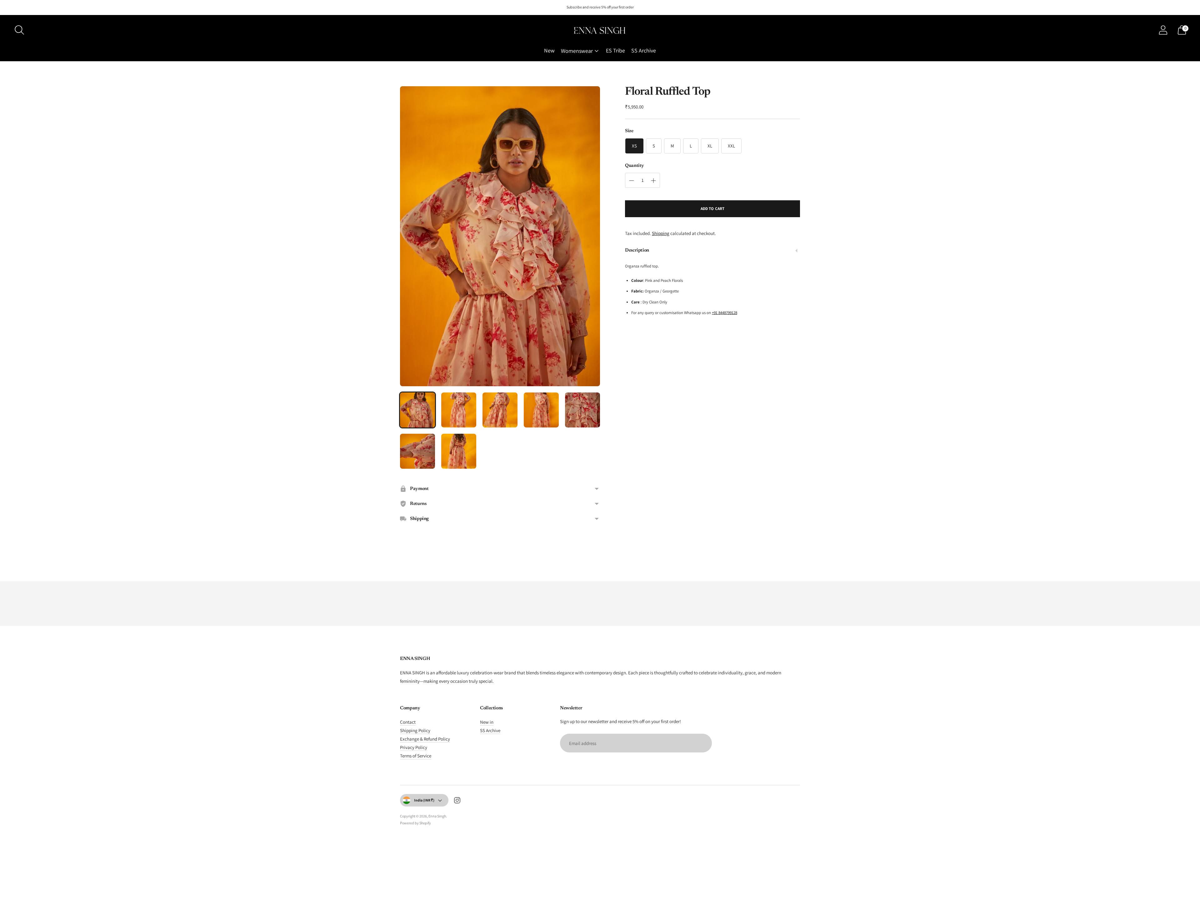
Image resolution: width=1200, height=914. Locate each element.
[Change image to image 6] (417, 451)
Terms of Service (415, 756)
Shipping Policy (415, 730)
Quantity (634, 165)
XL (710, 146)
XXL (731, 146)
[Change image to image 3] (500, 409)
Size (629, 131)
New (549, 50)
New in (486, 722)
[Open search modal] (19, 30)
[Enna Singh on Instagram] (457, 801)
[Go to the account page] (1163, 30)
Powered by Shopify (415, 823)
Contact (408, 722)
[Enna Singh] (600, 30)
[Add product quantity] (653, 180)
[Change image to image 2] (458, 409)
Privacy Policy (413, 747)
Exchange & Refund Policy (425, 739)
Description (637, 250)
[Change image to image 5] (582, 409)
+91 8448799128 (724, 312)
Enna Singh (437, 816)
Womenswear (577, 50)
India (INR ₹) (424, 800)
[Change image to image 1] (417, 409)
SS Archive (643, 50)
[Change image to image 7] (458, 451)
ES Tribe (615, 50)
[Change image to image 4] (541, 409)
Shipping (660, 234)
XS (634, 146)
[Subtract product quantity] (631, 180)
